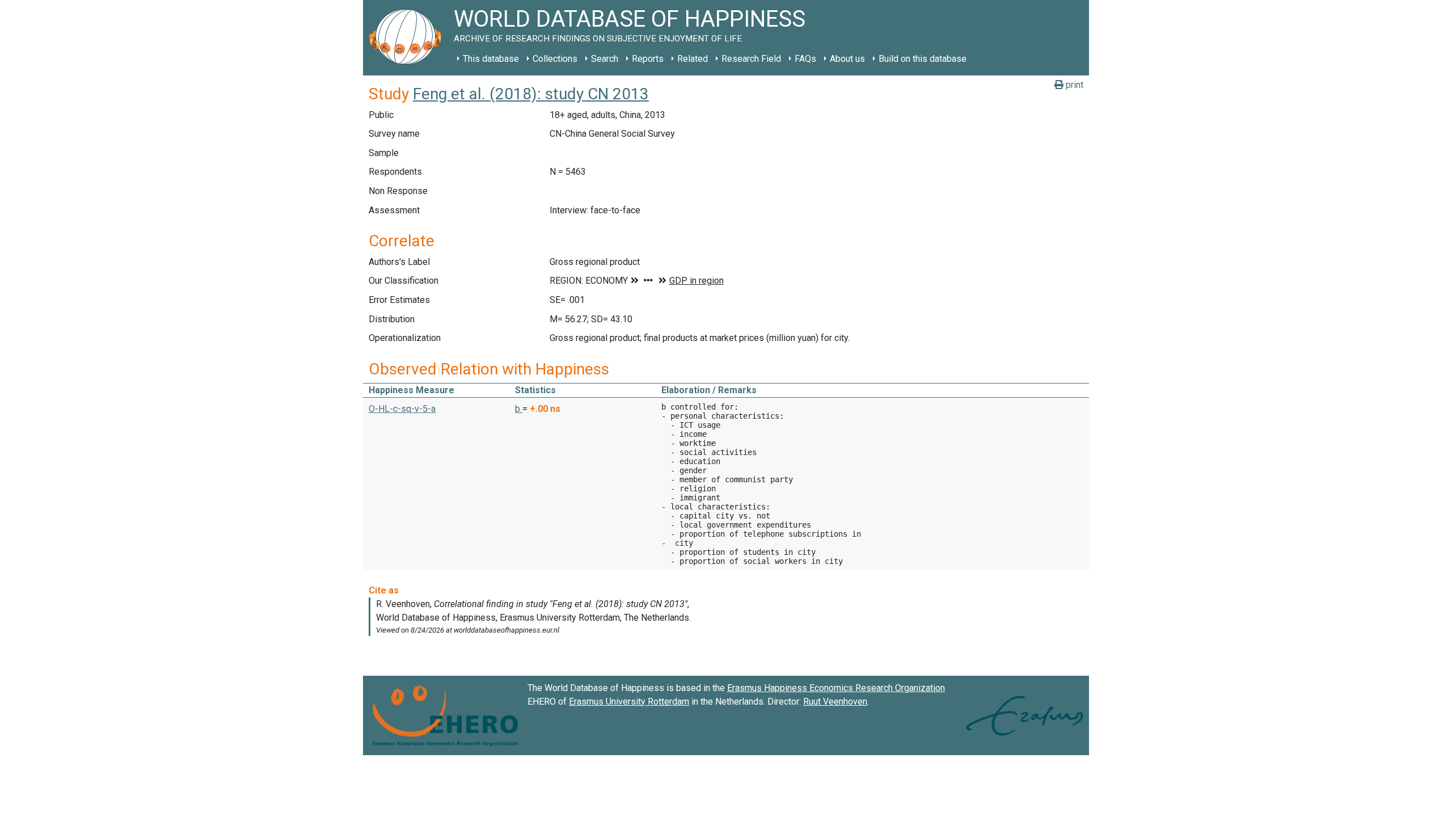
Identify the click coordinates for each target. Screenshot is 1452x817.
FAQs (805, 58)
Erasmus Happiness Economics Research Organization (836, 688)
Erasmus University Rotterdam (629, 701)
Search (604, 58)
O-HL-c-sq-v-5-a (402, 408)
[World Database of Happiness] (408, 37)
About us (847, 58)
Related (692, 58)
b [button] (518, 408)
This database (491, 58)
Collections (555, 58)
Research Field (751, 58)
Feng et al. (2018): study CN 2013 (531, 94)
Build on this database (922, 58)
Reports (648, 58)
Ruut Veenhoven (835, 701)
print (1073, 84)
